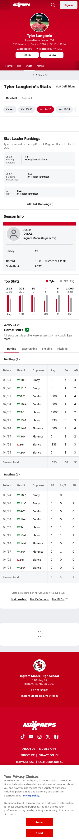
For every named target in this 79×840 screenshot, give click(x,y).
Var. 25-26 (26, 109)
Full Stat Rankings (38, 204)
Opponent (39, 370)
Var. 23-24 (64, 109)
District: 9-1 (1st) (55, 261)
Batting (11, 348)
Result (21, 370)
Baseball (11, 98)
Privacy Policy (48, 755)
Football (27, 98)
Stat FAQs (58, 599)
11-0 (23, 388)
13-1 (23, 420)
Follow (52, 55)
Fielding (47, 348)
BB (74, 485)
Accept (39, 822)
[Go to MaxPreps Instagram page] (39, 737)
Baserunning (29, 348)
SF (52, 485)
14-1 (23, 428)
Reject (39, 833)
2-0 (22, 452)
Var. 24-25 (45, 109)
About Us (28, 748)
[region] (39, 802)
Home (9, 66)
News (40, 66)
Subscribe (28, 755)
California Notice (50, 762)
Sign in (68, 5)
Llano (36, 412)
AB (76, 370)
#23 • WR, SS (49, 48)
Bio (19, 66)
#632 (38, 266)
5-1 (22, 412)
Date (6, 370)
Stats (29, 66)
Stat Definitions (65, 86)
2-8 (21, 444)
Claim (27, 55)
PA (66, 370)
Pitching (62, 348)
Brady (36, 380)
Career (9, 109)
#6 (24, 48)
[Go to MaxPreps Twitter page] (48, 737)
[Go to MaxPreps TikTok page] (22, 737)
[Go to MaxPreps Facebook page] (56, 737)
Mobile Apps (48, 748)
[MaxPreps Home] (21, 4)
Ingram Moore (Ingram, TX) (39, 40)
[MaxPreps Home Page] (32, 75)
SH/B (63, 485)
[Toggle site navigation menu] (5, 5)
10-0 (23, 380)
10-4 (23, 404)
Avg (53, 370)
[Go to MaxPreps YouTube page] (31, 737)
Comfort (37, 396)
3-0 (22, 436)
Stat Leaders (19, 599)
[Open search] (53, 5)
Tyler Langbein (39, 35)
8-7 (22, 396)
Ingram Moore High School (39, 675)
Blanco (37, 444)
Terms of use (25, 762)
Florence (38, 428)
